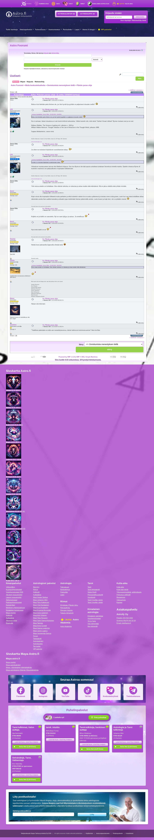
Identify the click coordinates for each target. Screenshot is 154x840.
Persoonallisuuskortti (95, 595)
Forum (35, 636)
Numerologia (44, 3)
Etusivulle (9, 623)
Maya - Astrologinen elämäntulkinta (19, 667)
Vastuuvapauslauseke (103, 833)
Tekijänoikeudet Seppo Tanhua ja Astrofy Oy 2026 (36, 833)
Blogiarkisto (121, 597)
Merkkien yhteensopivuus (15, 608)
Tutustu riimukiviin (67, 613)
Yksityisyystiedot (118, 833)
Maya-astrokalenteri (13, 665)
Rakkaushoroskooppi (14, 602)
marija (12, 260)
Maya (58, 3)
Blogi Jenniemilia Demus (42, 633)
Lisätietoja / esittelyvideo (26, 742)
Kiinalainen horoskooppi (14, 610)
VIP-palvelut (106, 29)
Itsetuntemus (54, 29)
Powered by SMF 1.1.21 (67, 357)
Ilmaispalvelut (26, 29)
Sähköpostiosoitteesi (22, 811)
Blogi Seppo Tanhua (40, 597)
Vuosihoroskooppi (94, 618)
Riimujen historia (66, 610)
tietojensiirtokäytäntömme (94, 806)
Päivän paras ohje (84, 85)
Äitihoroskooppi (11, 600)
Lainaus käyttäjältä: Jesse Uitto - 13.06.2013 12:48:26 (46, 114)
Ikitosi (12, 298)
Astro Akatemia (66, 626)
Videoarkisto (121, 600)
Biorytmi (36, 587)
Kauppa (119, 602)
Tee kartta (36, 646)
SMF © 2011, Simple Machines (87, 357)
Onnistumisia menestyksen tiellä (61, 85)
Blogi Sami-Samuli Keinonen (43, 620)
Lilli (11, 109)
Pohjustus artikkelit (123, 595)
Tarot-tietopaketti (94, 589)
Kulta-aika (126, 3)
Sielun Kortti (92, 592)
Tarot (71, 3)
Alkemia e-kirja (11, 620)
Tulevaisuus (40, 29)
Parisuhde (67, 29)
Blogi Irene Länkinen (40, 613)
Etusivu (28, 3)
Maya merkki (11, 613)
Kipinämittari (10, 605)
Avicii (12, 191)
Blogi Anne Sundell (40, 626)
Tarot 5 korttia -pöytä (95, 600)
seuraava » (139, 90)
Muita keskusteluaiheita (35, 85)
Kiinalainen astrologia (100, 3)
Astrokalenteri (65, 14)
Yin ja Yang (92, 621)
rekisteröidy (55, 53)
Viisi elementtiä (93, 624)
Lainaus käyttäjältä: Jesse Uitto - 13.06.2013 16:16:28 (46, 159)
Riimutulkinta (65, 608)
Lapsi (77, 29)
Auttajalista (10, 618)
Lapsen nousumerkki (13, 597)
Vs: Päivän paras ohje (50, 99)
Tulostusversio (137, 92)
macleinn (13, 325)
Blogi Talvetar (38, 623)
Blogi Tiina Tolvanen (40, 618)
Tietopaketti (37, 639)
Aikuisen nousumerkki (14, 595)
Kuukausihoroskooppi (14, 589)
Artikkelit (9, 615)
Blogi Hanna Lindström (41, 628)
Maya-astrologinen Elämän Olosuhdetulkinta (22, 670)
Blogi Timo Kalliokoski (41, 602)
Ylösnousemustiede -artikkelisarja (129, 592)
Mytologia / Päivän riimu (69, 605)
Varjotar (12, 239)
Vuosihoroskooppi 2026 (14, 592)
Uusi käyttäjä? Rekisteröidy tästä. (133, 20)
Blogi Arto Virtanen (40, 615)
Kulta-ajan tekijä (122, 589)
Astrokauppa (86, 14)
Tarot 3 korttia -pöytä (95, 602)
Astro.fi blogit (89, 29)
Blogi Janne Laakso (40, 631)
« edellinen (132, 90)
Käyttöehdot (89, 833)
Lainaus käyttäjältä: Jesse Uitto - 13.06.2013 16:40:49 (46, 265)
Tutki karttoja (12, 29)
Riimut (82, 3)
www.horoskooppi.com (36, 141)
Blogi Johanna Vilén (40, 600)
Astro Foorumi (19, 45)
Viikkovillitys (10, 587)
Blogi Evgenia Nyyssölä (42, 610)
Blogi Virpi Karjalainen (41, 605)
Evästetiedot (129, 833)
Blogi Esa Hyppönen (40, 608)
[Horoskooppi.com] (13, 131)
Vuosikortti (91, 597)
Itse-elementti (93, 626)
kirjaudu (46, 53)
